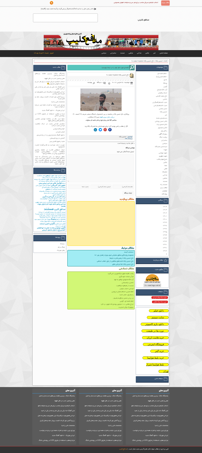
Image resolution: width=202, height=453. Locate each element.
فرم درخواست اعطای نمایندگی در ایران (54, 202)
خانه (165, 61)
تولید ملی (57, 183)
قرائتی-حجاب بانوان (126, 289)
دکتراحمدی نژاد (162, 124)
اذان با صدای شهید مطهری (58, 176)
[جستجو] (132, 67)
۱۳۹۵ (165, 232)
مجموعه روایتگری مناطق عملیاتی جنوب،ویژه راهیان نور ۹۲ (113, 255)
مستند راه (163, 184)
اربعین (47, 176)
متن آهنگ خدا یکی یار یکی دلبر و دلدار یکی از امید (151, 411)
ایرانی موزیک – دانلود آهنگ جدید (53, 110)
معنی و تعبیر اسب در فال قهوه (55, 78)
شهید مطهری (163, 156)
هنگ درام (61, 247)
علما (165, 166)
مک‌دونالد (42, 217)
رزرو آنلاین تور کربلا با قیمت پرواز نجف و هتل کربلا (50, 98)
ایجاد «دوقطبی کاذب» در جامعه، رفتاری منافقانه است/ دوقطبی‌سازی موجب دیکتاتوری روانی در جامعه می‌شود (50, 151)
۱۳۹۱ (165, 244)
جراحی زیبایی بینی (45, 183)
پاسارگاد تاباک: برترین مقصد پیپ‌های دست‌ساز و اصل (50, 74)
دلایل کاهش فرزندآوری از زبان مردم (54, 193)
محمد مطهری (38, 202)
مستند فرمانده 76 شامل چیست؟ (44, 214)
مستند (122, 53)
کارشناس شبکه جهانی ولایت (48, 221)
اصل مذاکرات (41, 176)
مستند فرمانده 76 (60, 214)
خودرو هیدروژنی (59, 129)
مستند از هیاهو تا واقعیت (124, 286)
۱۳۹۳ (165, 238)
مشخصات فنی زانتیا (58, 102)
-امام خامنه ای (162, 73)
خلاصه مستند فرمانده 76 (58, 189)
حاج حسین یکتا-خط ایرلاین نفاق (122, 264)
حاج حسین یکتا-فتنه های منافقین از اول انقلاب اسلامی (115, 261)
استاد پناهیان (162, 93)
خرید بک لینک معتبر (160, 302)
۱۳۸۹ (165, 251)
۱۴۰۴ (165, 206)
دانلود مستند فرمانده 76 (58, 191)
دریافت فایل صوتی (107, 117)
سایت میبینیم (158, 317)
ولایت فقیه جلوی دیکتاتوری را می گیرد (120, 274)
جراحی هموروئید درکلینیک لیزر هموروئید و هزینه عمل (149, 416)
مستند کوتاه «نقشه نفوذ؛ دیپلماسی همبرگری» (52, 216)
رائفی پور (164, 131)
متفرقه (164, 172)
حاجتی (165, 99)
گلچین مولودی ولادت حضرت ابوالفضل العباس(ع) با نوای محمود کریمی (51, 229)
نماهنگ (53, 219)
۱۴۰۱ (165, 216)
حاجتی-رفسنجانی (127, 283)
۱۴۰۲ (165, 213)
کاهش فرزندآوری (60, 224)
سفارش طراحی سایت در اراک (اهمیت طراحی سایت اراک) (50, 125)
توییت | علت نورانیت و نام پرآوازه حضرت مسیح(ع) (50, 146)
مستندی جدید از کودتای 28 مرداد (55, 217)
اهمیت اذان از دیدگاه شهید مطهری (55, 179)
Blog (165, 83)
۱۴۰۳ (165, 210)
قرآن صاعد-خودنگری (126, 277)
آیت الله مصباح (162, 90)
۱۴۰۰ (165, 219)
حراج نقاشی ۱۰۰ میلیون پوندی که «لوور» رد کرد (117, 304)
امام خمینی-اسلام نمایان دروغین (122, 292)
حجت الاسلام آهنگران (160, 102)
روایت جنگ (163, 137)
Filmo (62, 244)
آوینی (165, 87)
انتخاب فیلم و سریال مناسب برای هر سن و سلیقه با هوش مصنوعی (136, 2)
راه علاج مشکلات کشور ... (58, 195)
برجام (63, 183)
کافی (165, 169)
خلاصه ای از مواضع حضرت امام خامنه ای (53, 187)
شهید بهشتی (163, 153)
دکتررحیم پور (162, 128)
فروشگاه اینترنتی (156, 344)
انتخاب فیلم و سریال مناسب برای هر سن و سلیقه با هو (149, 406)
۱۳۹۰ (165, 248)
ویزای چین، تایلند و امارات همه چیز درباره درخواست (150, 430)
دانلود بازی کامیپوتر (154, 324)
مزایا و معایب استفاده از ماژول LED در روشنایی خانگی (50, 115)
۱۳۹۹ (165, 222)
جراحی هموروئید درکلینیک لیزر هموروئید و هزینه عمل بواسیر (50, 93)
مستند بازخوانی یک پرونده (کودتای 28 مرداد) (52, 212)
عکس (147, 53)
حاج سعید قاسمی (161, 96)
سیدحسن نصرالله (161, 147)
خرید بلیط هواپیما (155, 358)
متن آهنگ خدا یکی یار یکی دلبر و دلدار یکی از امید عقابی (50, 88)
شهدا (165, 150)
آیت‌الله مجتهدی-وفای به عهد (123, 280)
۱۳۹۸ (165, 225)
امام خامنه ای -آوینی (126, 301)
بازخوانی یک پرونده (39, 179)
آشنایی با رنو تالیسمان (57, 138)
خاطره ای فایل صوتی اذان (43, 185)
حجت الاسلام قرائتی (160, 105)
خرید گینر (159, 351)
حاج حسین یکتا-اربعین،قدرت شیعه (121, 258)
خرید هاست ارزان (155, 337)
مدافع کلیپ (59, 209)
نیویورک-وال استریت (125, 307)
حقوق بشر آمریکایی (58, 186)
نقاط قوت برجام (60, 219)
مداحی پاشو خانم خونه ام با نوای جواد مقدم (51, 205)
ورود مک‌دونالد (61, 221)
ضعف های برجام (53, 200)
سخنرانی (113, 53)
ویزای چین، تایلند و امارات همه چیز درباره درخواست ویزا (50, 106)
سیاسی (104, 53)
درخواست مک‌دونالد (45, 191)
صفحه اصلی (164, 53)
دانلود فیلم (159, 310)
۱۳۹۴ (165, 235)
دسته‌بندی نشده (161, 118)
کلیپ (52, 223)
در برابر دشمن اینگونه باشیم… (122, 298)
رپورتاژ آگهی (163, 134)
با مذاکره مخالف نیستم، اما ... (46, 181)
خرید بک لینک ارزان (160, 297)
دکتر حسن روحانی (161, 121)
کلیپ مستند (44, 224)
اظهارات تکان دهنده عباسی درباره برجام (54, 177)
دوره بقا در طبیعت (155, 331)
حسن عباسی (163, 109)
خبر (154, 53)
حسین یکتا (159, 61)
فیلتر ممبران (60, 132)
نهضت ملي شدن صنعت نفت (42, 219)
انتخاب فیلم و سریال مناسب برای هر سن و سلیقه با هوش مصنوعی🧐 (50, 83)
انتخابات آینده (128, 252)
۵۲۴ (165, 80)
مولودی (164, 191)
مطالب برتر (163, 188)
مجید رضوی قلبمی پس (57, 141)
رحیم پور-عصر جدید (126, 295)
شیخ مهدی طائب (162, 159)
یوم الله (164, 194)
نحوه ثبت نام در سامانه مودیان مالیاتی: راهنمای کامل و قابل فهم (50, 120)
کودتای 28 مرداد (60, 226)
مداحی (139, 53)
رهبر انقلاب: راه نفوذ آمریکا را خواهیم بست (52, 199)
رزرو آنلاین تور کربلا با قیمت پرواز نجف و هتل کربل (150, 421)
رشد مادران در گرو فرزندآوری (53, 197)
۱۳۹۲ (165, 241)
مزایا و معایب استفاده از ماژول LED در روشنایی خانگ (150, 440)
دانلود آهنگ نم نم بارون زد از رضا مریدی (51, 135)
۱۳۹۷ (165, 229)
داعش (47, 189)
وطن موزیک (61, 250)
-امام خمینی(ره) (161, 77)
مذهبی (131, 53)
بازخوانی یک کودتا (60, 181)
